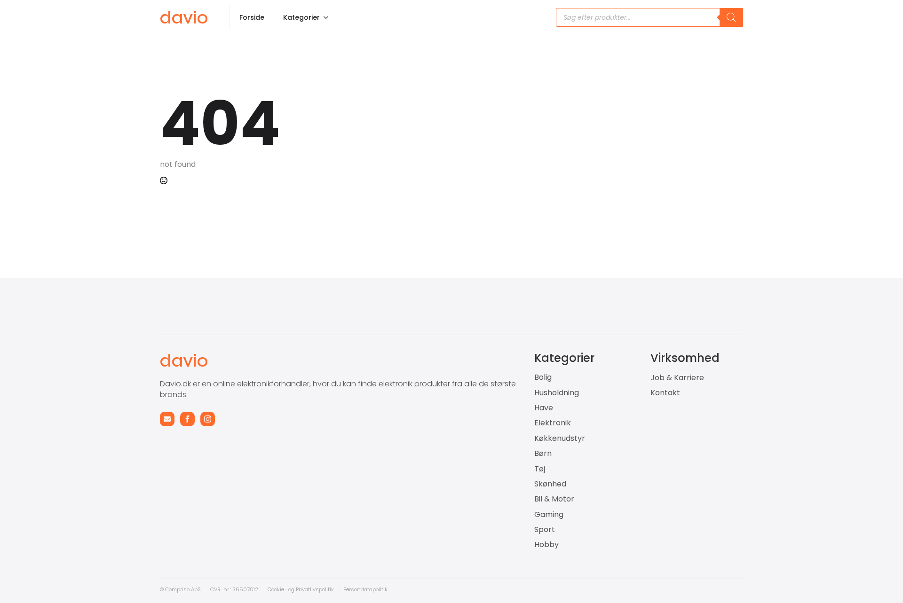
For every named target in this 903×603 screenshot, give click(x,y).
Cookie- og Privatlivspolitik (301, 589)
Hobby (546, 545)
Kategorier (301, 17)
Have (543, 408)
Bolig (543, 377)
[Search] (731, 17)
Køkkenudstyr (559, 438)
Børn (543, 453)
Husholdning (556, 393)
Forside (251, 17)
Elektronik (552, 423)
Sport (544, 530)
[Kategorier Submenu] (329, 17)
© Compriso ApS (180, 589)
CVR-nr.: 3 (223, 589)
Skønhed (550, 484)
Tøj (539, 469)
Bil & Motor (554, 499)
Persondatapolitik (365, 589)
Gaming (548, 514)
